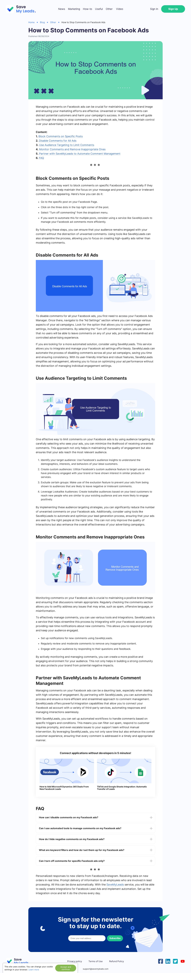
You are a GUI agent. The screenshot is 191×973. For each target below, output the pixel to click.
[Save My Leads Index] (19, 961)
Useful (99, 9)
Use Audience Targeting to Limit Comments (66, 145)
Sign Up (173, 8)
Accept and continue (65, 968)
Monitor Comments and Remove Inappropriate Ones (72, 149)
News (61, 9)
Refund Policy (116, 961)
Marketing (74, 9)
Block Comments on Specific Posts (60, 136)
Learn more (34, 969)
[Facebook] (160, 961)
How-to (87, 9)
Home (31, 22)
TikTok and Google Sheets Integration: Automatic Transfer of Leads (122, 787)
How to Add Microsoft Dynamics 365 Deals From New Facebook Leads (64, 787)
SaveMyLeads (115, 884)
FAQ (41, 158)
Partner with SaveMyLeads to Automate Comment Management (79, 153)
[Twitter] (175, 961)
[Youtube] (182, 961)
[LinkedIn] (167, 961)
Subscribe (115, 938)
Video (119, 9)
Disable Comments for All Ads (57, 140)
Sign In (154, 9)
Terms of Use (95, 961)
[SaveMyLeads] (22, 9)
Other (109, 9)
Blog (42, 22)
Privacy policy (74, 961)
